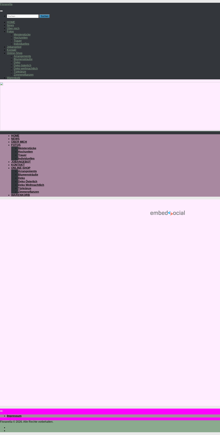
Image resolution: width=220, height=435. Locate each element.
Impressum (14, 415)
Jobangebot (14, 46)
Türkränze (20, 71)
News (10, 25)
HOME (11, 22)
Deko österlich (22, 65)
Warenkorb (13, 77)
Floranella (6, 4)
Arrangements (22, 56)
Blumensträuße (23, 59)
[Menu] (1, 10)
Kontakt (11, 50)
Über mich (13, 28)
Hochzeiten (21, 37)
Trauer (18, 40)
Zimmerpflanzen (24, 74)
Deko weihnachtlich (26, 68)
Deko (17, 62)
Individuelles (21, 43)
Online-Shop (14, 53)
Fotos (10, 31)
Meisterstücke (22, 34)
